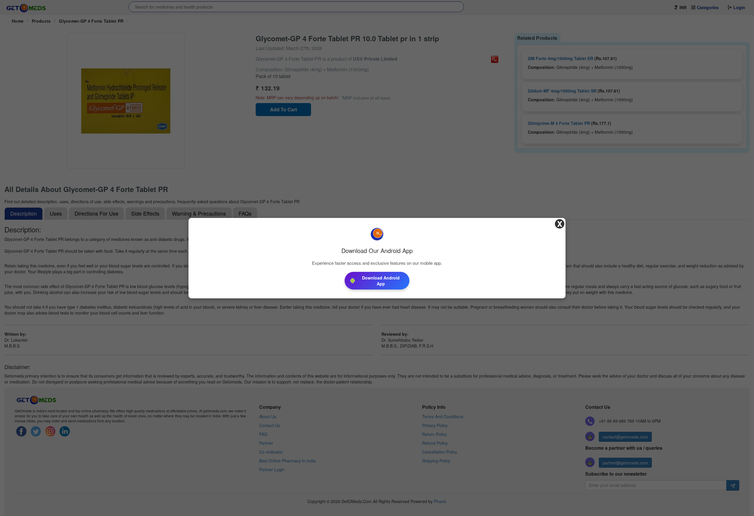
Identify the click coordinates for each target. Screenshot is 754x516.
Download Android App (381, 281)
